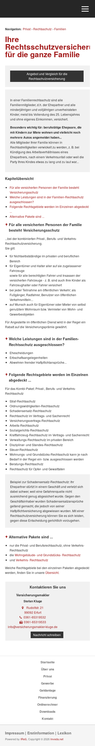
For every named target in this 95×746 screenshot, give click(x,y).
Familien (60, 29)
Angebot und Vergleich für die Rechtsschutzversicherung (47, 76)
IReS (24, 739)
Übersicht (52, 572)
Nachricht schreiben (47, 635)
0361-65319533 (35, 622)
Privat (27, 29)
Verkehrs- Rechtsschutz (32, 560)
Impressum (14, 732)
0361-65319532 (35, 617)
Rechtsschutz (42, 29)
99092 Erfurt (32, 612)
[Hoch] (7, 225)
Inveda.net (56, 739)
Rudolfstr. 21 (35, 607)
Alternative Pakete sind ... (27, 216)
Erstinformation (40, 732)
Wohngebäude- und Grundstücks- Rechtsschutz (48, 555)
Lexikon (64, 732)
